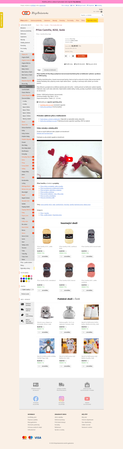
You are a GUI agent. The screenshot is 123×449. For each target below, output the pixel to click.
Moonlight (25, 192)
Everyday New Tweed (28, 157)
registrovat (42, 5)
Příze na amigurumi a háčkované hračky (51, 188)
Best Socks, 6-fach (27, 75)
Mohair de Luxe (26, 189)
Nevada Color (26, 201)
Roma (23, 230)
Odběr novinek (86, 425)
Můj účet (84, 417)
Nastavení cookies (87, 427)
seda (53, 204)
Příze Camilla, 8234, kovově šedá (90, 246)
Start (23, 242)
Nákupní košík (81, 5)
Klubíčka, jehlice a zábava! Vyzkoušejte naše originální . (61, 2)
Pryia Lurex (25, 215)
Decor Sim (25, 124)
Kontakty (99, 5)
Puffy (23, 218)
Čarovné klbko (26, 98)
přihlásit (33, 5)
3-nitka (25, 101)
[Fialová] (21, 279)
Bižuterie (23, 28)
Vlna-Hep (72, 39)
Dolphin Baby (26, 136)
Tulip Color (25, 256)
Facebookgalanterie (36, 403)
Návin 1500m (27, 116)
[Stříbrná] (29, 281)
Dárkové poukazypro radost (35, 389)
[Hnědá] (21, 281)
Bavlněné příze (57, 215)
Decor (23, 122)
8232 (50, 204)
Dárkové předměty (36, 20)
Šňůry (83, 20)
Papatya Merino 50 (27, 209)
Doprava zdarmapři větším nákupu (61, 389)
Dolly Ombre (25, 133)
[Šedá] (31, 279)
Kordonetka (25, 180)
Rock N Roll (25, 227)
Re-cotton (24, 224)
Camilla (24, 86)
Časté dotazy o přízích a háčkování (50, 119)
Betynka (24, 78)
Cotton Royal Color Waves (28, 95)
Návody (55, 20)
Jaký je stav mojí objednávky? (29, 321)
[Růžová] (31, 276)
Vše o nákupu (65, 5)
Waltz (23, 259)
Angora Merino (26, 63)
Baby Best (25, 66)
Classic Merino (26, 92)
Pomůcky (62, 20)
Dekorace (23, 34)
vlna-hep (66, 204)
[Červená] (29, 276)
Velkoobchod (31, 430)
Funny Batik (25, 166)
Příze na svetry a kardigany (48, 196)
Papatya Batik (26, 207)
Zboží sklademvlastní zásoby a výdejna (87, 389)
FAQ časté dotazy (29, 315)
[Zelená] (29, 279)
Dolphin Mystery (26, 139)
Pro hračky (70, 20)
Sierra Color (25, 236)
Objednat (91, 5)
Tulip (23, 251)
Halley (23, 168)
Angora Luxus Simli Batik (28, 60)
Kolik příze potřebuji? (46, 107)
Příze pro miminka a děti (47, 197)
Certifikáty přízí (32, 417)
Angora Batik (25, 57)
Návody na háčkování (50, 70)
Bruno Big (25, 83)
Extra (23, 160)
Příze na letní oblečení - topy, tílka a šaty (51, 194)
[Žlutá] (24, 276)
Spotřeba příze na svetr (46, 105)
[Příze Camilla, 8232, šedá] (49, 62)
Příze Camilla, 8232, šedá (56, 25)
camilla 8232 (59, 204)
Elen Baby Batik (26, 148)
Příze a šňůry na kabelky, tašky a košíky (51, 186)
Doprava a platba (33, 420)
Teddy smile (25, 245)
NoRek (24, 204)
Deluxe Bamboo (26, 127)
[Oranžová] (26, 276)
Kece (23, 177)
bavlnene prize (78, 204)
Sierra (23, 233)
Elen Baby (24, 145)
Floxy (23, 163)
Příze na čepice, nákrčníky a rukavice (50, 190)
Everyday (24, 154)
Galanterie (47, 20)
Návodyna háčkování (87, 403)
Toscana (24, 248)
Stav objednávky (86, 422)
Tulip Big (24, 253)
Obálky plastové (25, 42)
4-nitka (25, 104)
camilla (72, 204)
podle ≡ (24, 20)
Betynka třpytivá (26, 80)
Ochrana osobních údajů (35, 427)
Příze (77, 20)
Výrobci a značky (59, 430)
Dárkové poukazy (28, 304)
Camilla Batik (25, 89)
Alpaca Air (25, 54)
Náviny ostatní (27, 119)
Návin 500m (26, 107)
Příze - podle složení (26, 262)
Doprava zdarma (28, 309)
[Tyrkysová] (26, 279)
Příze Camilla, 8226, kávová (67, 280)
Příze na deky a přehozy (47, 192)
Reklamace (58, 427)
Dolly (23, 130)
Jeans (23, 174)
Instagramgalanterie (62, 403)
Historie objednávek (87, 420)
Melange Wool (26, 186)
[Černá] (24, 281)
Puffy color (25, 221)
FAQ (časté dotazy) (60, 422)
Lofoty (23, 183)
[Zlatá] (26, 281)
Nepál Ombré (26, 198)
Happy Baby (25, 171)
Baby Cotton (25, 69)
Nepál (23, 195)
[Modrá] (24, 279)
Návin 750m (26, 110)
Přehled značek (25, 294)
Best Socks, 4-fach (27, 72)
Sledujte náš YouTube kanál (45, 133)
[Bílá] (21, 276)
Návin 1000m (27, 113)
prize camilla (44, 204)
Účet (73, 5)
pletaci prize (87, 204)
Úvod (37, 25)
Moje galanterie (32, 422)
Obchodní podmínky (34, 425)
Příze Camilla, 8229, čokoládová (46, 280)
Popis (39, 70)
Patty (23, 212)
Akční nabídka (59, 417)
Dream (24, 142)
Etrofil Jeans (25, 151)
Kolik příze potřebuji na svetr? (48, 121)
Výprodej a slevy (92, 20)
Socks (23, 239)
